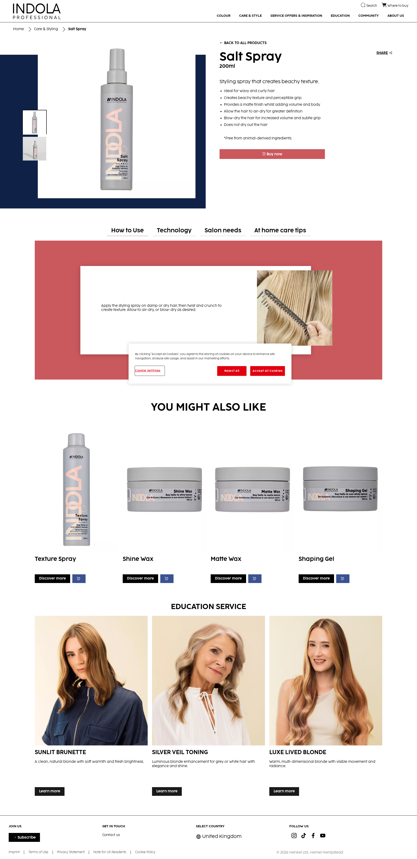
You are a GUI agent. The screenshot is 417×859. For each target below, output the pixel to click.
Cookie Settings (148, 370)
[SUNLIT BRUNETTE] (91, 707)
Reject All (232, 371)
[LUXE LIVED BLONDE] (325, 707)
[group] (102, 119)
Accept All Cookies (268, 371)
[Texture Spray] (76, 504)
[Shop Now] (79, 578)
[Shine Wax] (164, 504)
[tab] (127, 231)
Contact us (111, 835)
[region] (210, 363)
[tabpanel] (208, 308)
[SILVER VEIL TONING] (208, 707)
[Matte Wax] (252, 504)
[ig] (294, 835)
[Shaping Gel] (340, 504)
